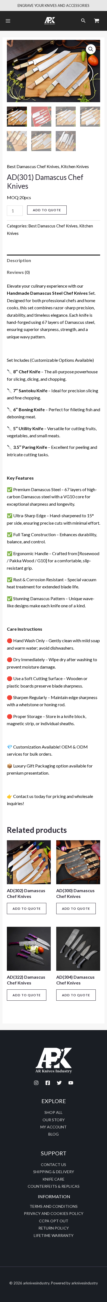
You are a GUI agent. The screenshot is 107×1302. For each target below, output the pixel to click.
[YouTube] (70, 1082)
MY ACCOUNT (53, 1127)
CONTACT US (53, 1164)
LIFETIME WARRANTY (54, 1235)
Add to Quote (47, 210)
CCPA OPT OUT (53, 1220)
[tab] (53, 260)
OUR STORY (54, 1119)
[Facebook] (47, 1082)
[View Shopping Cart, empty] (96, 21)
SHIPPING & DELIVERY (53, 1171)
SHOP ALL (53, 1112)
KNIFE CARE (53, 1179)
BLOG (53, 1134)
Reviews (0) (18, 272)
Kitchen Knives (75, 166)
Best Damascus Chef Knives (33, 166)
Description (19, 260)
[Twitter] (59, 1082)
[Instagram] (36, 1082)
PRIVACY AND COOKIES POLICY (53, 1213)
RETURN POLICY (53, 1228)
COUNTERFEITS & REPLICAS (54, 1186)
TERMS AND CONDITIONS (54, 1206)
